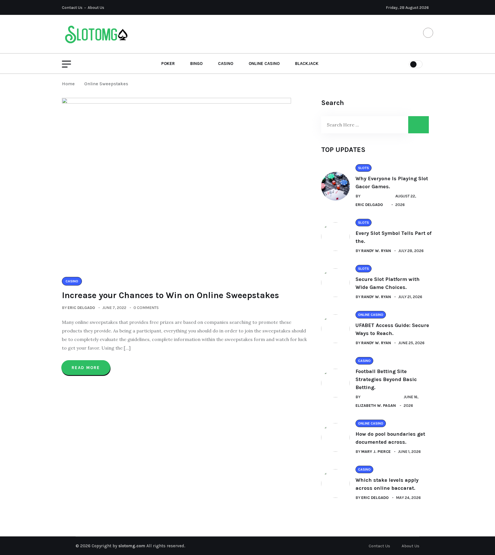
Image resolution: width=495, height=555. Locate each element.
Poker (168, 63)
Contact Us (72, 7)
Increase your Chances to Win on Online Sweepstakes (170, 295)
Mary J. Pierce (376, 451)
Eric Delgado (81, 307)
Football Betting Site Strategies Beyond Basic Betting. (386, 379)
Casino (225, 63)
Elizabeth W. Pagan (375, 405)
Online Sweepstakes (106, 83)
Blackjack (307, 63)
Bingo (196, 63)
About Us (96, 7)
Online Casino (264, 63)
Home (69, 83)
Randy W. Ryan (376, 250)
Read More (86, 367)
